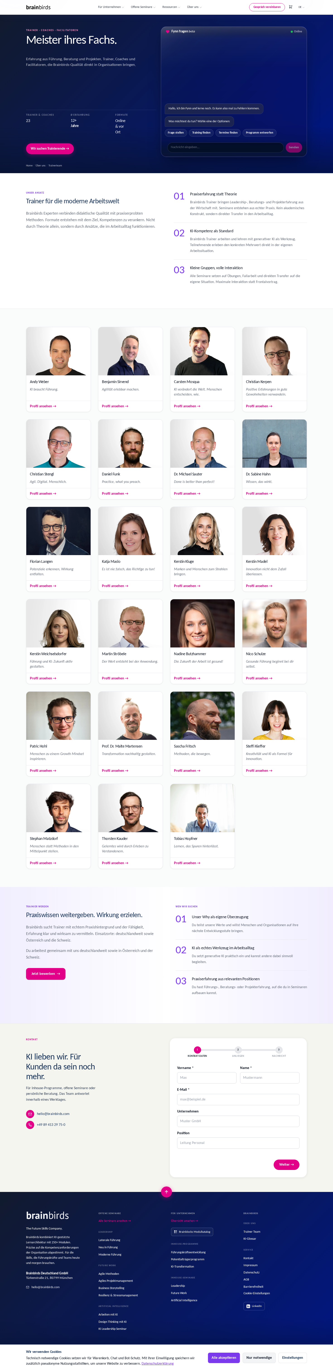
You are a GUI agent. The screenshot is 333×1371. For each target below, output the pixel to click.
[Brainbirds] (48, 1215)
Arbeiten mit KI (108, 1314)
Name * (246, 1068)
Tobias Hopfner (186, 839)
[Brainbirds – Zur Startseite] (38, 7)
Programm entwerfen (259, 132)
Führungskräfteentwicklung (188, 1252)
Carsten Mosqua (187, 382)
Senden (294, 147)
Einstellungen (292, 1358)
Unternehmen (188, 1111)
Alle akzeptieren (224, 1358)
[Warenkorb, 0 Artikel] (291, 7)
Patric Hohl (38, 746)
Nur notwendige (259, 1358)
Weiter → (286, 1165)
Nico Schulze (256, 654)
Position (183, 1133)
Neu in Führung (108, 1247)
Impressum (251, 1265)
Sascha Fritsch (185, 746)
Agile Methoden (109, 1274)
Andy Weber (39, 382)
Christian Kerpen (258, 382)
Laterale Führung (109, 1240)
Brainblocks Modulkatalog (194, 1231)
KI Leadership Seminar (113, 1329)
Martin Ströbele (114, 654)
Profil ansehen (43, 406)
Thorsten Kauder (115, 839)
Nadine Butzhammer (190, 654)
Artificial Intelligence (184, 1300)
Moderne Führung (110, 1254)
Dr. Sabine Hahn (258, 474)
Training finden (201, 132)
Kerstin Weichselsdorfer (48, 654)
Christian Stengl (42, 474)
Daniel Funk (111, 474)
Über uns (192, 7)
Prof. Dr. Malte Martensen (122, 746)
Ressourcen (169, 7)
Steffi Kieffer (255, 746)
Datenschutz (252, 1272)
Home (29, 165)
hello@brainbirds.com (53, 1114)
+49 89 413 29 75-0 (51, 1125)
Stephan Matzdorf (44, 839)
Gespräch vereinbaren (267, 7)
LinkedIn (257, 1306)
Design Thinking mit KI (113, 1322)
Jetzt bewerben (45, 974)
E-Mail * (183, 1090)
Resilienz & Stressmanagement (118, 1295)
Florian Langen (41, 562)
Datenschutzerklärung (158, 1364)
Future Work (179, 1293)
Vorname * (185, 1068)
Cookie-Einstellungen (257, 1293)
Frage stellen (176, 132)
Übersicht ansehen (184, 1221)
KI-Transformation (182, 1266)
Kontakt (248, 1258)
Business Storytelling (111, 1288)
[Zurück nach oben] (166, 1191)
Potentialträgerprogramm (187, 1259)
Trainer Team (252, 1232)
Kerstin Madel (256, 562)
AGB (246, 1279)
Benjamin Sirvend (115, 382)
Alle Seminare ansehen (115, 1221)
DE (300, 7)
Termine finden (228, 132)
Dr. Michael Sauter (188, 474)
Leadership (178, 1286)
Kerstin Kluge (184, 562)
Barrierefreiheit (253, 1287)
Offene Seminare (141, 7)
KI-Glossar (250, 1239)
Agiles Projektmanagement (116, 1281)
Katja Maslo (111, 562)
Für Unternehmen (109, 7)
